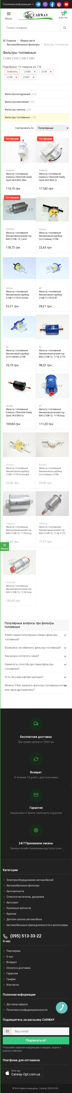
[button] (23, 1073)
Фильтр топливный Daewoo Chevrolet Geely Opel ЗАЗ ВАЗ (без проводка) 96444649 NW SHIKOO (19, 176)
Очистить (12, 71)
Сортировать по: (24, 128)
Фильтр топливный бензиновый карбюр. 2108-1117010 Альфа (18, 471)
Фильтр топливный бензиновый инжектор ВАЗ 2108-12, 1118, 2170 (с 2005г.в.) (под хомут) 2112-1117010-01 (52, 530)
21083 (27, 71)
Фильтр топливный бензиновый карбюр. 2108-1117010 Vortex (18, 294)
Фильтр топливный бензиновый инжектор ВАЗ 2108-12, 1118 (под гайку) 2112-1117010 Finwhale (19, 589)
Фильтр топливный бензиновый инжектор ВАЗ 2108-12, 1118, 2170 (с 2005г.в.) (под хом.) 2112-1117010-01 (52, 353)
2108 (9, 77)
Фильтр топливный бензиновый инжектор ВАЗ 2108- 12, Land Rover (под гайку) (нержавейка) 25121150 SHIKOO (19, 235)
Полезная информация (17, 4)
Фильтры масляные (20, 101)
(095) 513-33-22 (25, 936)
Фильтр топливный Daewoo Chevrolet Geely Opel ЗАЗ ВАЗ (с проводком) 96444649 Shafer (19, 412)
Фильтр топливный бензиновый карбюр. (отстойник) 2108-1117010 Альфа (51, 471)
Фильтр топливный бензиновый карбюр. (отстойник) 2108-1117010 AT (18, 353)
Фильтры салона (18, 109)
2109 (44, 71)
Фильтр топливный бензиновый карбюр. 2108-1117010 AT (51, 294)
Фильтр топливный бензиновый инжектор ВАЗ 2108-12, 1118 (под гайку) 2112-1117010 (19, 530)
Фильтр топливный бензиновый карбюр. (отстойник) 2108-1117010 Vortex (51, 235)
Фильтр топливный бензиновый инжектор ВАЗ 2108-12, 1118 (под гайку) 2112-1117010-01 (52, 412)
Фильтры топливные (20, 117)
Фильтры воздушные (21, 94)
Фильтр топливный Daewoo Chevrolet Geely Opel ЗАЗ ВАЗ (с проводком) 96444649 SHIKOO (52, 176)
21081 (26, 77)
